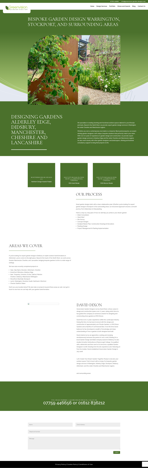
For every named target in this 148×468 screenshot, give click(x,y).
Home (92, 6)
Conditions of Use (86, 464)
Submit (117, 452)
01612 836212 (91, 402)
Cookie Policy (72, 464)
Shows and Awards (123, 6)
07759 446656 (114, 1)
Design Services (101, 6)
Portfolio (112, 6)
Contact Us (141, 6)
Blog (133, 6)
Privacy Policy (60, 464)
